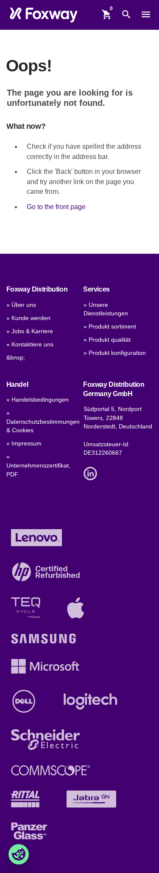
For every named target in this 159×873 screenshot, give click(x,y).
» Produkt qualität (107, 340)
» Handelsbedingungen (37, 400)
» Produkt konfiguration (115, 353)
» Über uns (21, 305)
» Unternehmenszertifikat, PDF (38, 465)
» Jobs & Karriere (29, 331)
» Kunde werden (28, 318)
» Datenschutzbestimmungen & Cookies (43, 422)
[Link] (92, 473)
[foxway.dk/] (43, 14)
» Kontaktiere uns (29, 344)
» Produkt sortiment (110, 326)
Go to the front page (56, 206)
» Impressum (24, 443)
